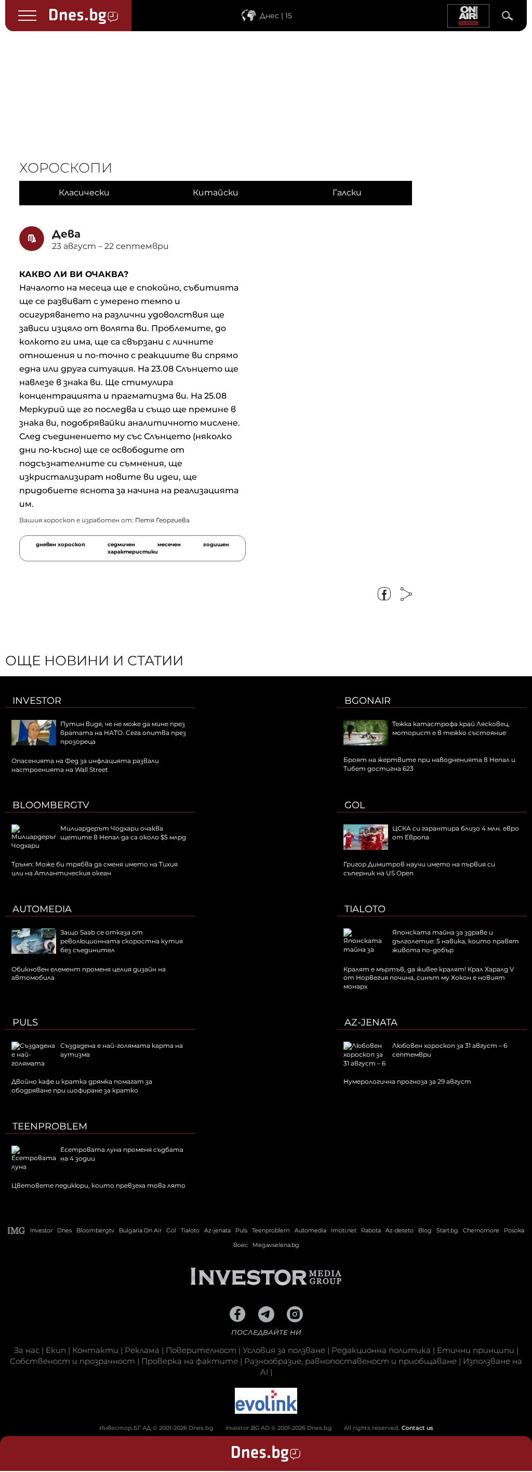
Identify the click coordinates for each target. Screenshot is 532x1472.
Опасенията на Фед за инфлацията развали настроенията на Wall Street (85, 765)
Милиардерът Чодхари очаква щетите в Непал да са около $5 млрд (123, 832)
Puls (25, 1022)
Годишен (216, 544)
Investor (36, 700)
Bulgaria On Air (140, 1230)
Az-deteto (399, 1230)
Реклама (142, 1350)
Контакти (95, 1350)
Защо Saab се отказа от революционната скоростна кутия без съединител (121, 941)
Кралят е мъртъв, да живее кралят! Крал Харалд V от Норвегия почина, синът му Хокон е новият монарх (428, 978)
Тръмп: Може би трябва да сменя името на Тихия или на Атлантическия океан (94, 868)
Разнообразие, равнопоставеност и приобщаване (350, 1361)
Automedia (42, 909)
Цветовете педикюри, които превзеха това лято (98, 1185)
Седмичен (121, 544)
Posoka (514, 1230)
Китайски (215, 193)
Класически (84, 193)
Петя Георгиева (162, 520)
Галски (347, 193)
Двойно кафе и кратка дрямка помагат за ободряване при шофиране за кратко (81, 1085)
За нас (26, 1350)
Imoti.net (343, 1230)
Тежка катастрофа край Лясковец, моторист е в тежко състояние (451, 728)
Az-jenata (370, 1022)
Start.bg (447, 1230)
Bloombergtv (50, 805)
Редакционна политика (381, 1350)
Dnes (64, 1230)
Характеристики (133, 551)
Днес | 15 (276, 15)
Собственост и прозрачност (72, 1361)
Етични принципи (475, 1350)
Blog (425, 1230)
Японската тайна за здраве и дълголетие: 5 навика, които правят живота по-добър (455, 941)
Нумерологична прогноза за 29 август (407, 1081)
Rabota (371, 1230)
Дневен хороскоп (60, 544)
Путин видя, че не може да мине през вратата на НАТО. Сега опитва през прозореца (123, 732)
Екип (56, 1350)
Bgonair (367, 700)
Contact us (417, 1427)
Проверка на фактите (189, 1361)
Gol (354, 805)
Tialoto (364, 909)
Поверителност (201, 1350)
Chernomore (481, 1230)
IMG (16, 1230)
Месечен (169, 544)
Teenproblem (49, 1126)
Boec (240, 1244)
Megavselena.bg (275, 1244)
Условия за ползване (284, 1350)
